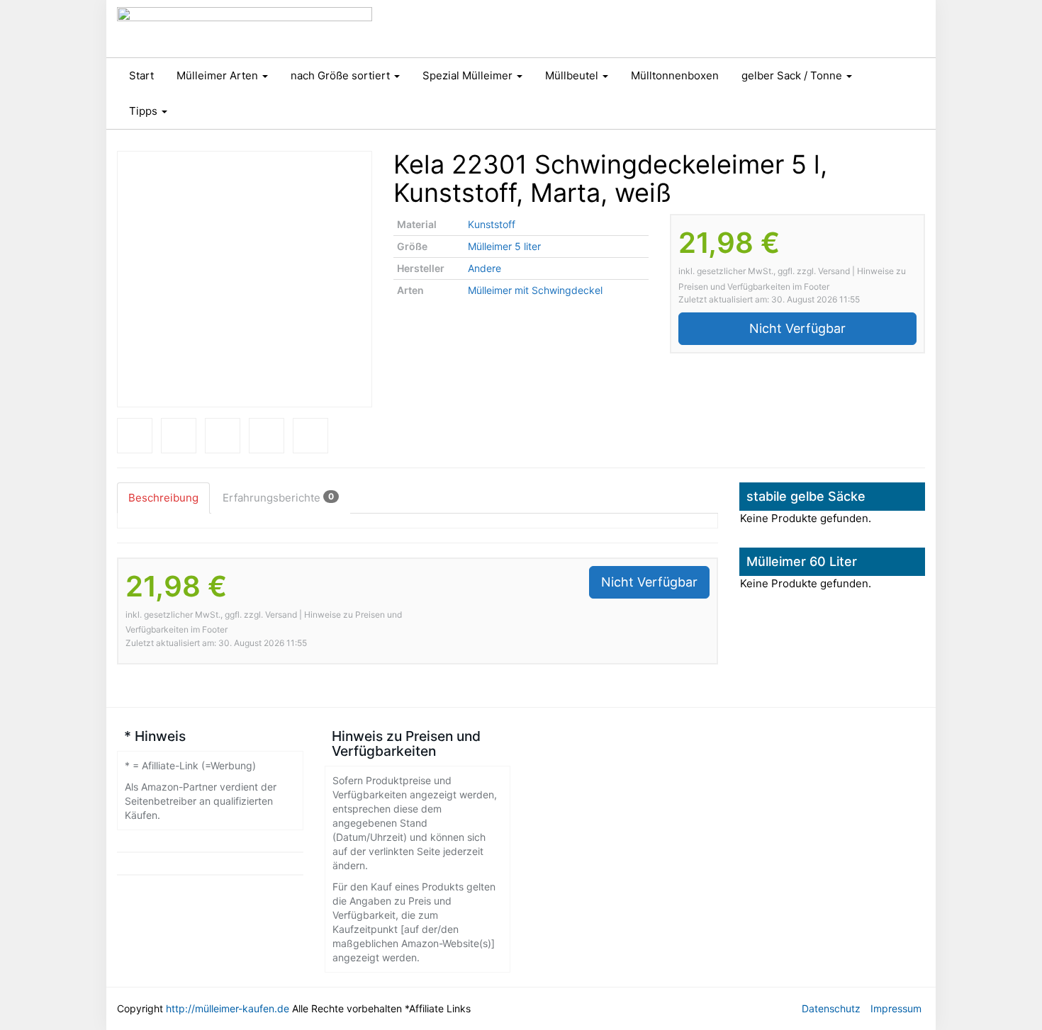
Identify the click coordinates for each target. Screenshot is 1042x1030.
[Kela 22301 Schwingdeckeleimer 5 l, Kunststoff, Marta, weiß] (244, 279)
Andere (484, 268)
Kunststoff (491, 224)
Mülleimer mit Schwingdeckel (535, 290)
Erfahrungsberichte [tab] (278, 497)
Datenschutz (831, 1008)
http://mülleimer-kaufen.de (227, 1008)
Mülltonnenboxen (675, 75)
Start (141, 75)
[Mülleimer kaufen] (244, 28)
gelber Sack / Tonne (793, 75)
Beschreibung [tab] (163, 497)
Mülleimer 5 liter (504, 246)
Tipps (144, 111)
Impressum (895, 1008)
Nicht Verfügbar (797, 328)
